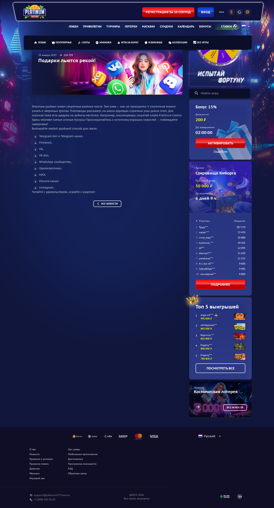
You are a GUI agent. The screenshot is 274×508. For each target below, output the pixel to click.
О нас (32, 449)
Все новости (109, 203)
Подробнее (220, 151)
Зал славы (74, 449)
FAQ (70, 468)
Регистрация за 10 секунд (168, 12)
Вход (205, 12)
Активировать (220, 143)
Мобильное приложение (83, 454)
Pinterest (45, 142)
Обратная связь (77, 473)
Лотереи (131, 26)
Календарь (186, 26)
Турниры (113, 26)
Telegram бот (48, 136)
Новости (34, 454)
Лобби (73, 26)
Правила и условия (41, 458)
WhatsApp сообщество (55, 162)
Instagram (46, 187)
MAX (42, 174)
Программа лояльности (82, 463)
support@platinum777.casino (52, 495)
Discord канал (48, 181)
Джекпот (34, 468)
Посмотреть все (220, 368)
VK (41, 149)
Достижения (75, 458)
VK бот (43, 155)
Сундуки (166, 26)
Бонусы (205, 26)
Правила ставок (39, 463)
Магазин (148, 26)
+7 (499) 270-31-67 (44, 499)
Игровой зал (37, 478)
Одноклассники (50, 168)
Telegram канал (71, 136)
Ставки (226, 26)
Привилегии (92, 26)
